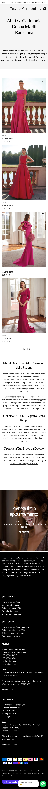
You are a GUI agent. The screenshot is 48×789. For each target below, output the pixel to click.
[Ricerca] (40, 8)
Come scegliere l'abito (11, 602)
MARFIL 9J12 (7, 339)
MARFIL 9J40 (7, 272)
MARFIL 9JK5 (7, 138)
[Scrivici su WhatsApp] (43, 784)
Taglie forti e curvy (10, 611)
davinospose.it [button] (7, 690)
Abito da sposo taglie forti (13, 633)
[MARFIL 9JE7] (24, 172)
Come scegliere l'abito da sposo (15, 627)
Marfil (4, 135)
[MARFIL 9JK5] (24, 105)
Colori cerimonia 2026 (11, 608)
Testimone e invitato (11, 636)
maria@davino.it (9, 661)
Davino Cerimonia (24, 9)
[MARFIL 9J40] (24, 239)
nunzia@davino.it (9, 664)
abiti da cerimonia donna (35, 60)
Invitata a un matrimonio (12, 614)
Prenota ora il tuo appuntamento (24, 463)
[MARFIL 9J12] (24, 305)
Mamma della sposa (10, 605)
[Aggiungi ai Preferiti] (43, 81)
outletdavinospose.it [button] (9, 744)
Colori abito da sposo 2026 (13, 630)
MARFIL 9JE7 (7, 205)
